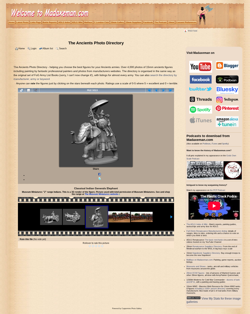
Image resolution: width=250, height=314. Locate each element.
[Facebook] (99, 175)
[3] (96, 246)
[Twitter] (99, 179)
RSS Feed (192, 31)
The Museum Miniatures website (101, 194)
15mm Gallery (117, 22)
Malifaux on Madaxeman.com (199, 260)
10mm (171, 22)
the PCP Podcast (217, 190)
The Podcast (160, 22)
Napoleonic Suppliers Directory (206, 253)
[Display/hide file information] (28, 90)
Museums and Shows (196, 266)
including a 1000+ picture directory (210, 288)
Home (11, 22)
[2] (93, 246)
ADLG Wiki (77, 22)
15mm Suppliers (133, 22)
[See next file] (163, 90)
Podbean (206, 144)
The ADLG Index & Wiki (196, 224)
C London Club (101, 22)
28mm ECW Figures (195, 273)
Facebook (148, 22)
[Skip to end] (170, 90)
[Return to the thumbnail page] (21, 90)
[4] (99, 246)
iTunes (215, 144)
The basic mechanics (214, 240)
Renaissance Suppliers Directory (207, 246)
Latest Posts (22, 22)
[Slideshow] (35, 90)
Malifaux (88, 22)
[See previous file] (156, 90)
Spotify (225, 144)
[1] (89, 246)
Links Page (35, 22)
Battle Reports (50, 22)
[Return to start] (149, 90)
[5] (102, 246)
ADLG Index (64, 22)
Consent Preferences (186, 22)
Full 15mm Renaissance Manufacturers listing (206, 231)
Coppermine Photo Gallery (132, 308)
